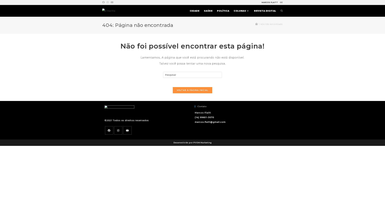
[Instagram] (118, 130)
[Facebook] (109, 130)
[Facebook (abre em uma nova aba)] (104, 2)
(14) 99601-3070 (204, 117)
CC (281, 2)
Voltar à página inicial (192, 90)
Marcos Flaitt (270, 2)
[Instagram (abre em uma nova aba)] (108, 2)
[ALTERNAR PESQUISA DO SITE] (281, 11)
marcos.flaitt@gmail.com (210, 122)
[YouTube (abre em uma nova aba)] (112, 2)
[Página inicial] (257, 24)
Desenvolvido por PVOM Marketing (193, 143)
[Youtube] (127, 130)
